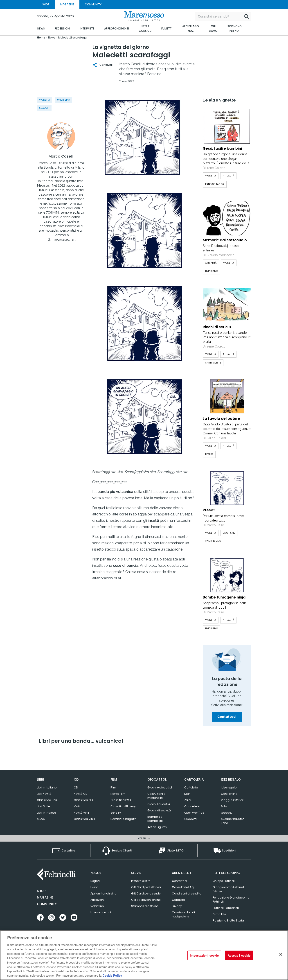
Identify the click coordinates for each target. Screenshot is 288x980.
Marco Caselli (61, 156)
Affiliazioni (97, 900)
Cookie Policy (112, 975)
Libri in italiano (46, 787)
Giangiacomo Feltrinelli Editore (229, 889)
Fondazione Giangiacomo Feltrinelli (231, 899)
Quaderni (190, 819)
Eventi (94, 887)
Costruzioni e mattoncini (156, 796)
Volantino (97, 906)
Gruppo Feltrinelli (224, 881)
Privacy (177, 906)
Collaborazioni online (145, 900)
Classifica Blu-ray (123, 806)
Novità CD (80, 794)
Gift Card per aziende (145, 893)
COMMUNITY (93, 4)
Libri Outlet (44, 806)
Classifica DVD (120, 800)
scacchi (44, 108)
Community (47, 904)
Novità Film (118, 794)
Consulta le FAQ (183, 887)
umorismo (63, 100)
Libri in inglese (46, 813)
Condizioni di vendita (186, 893)
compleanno (213, 541)
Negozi (95, 881)
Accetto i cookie (239, 955)
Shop (41, 891)
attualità (228, 175)
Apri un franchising (103, 893)
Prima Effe (219, 914)
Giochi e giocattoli (160, 787)
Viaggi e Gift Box (232, 800)
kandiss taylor (214, 184)
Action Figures (157, 827)
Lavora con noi (100, 912)
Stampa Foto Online (144, 906)
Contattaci (226, 716)
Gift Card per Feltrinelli (146, 887)
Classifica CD (83, 800)
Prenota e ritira (141, 881)
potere (209, 454)
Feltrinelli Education (226, 908)
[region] (144, 955)
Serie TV (115, 813)
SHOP (46, 4)
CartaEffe (178, 900)
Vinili (77, 806)
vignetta (44, 100)
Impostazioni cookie (204, 955)
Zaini (187, 800)
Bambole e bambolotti (155, 819)
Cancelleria (192, 806)
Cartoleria (191, 787)
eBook (41, 819)
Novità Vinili (82, 813)
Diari (187, 794)
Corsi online (229, 794)
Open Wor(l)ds (194, 813)
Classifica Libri (47, 800)
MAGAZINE (67, 4)
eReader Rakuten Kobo (232, 821)
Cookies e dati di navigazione (183, 914)
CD (76, 787)
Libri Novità (44, 794)
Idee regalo (228, 787)
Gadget (226, 813)
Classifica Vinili (84, 819)
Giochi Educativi (158, 804)
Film (113, 787)
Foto (224, 806)
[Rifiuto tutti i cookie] (281, 955)
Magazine (45, 897)
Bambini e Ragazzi (123, 819)
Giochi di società (159, 810)
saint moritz (213, 362)
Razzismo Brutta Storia (228, 920)
